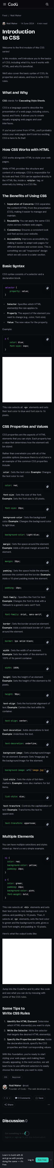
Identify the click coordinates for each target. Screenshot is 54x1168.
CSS (5, 1077)
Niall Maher (15, 15)
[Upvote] (4, 1098)
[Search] (47, 4)
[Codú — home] (13, 4)
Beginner (16, 1077)
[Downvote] (10, 1098)
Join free (42, 1159)
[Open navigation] (4, 4)
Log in (31, 1159)
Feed (4, 15)
